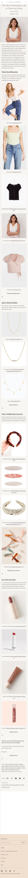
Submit (23, 874)
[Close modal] (26, 860)
